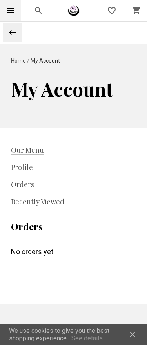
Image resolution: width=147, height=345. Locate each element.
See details (87, 338)
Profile (22, 167)
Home (19, 61)
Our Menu (27, 150)
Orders (22, 184)
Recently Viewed (37, 201)
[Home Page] (73, 11)
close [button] (132, 334)
